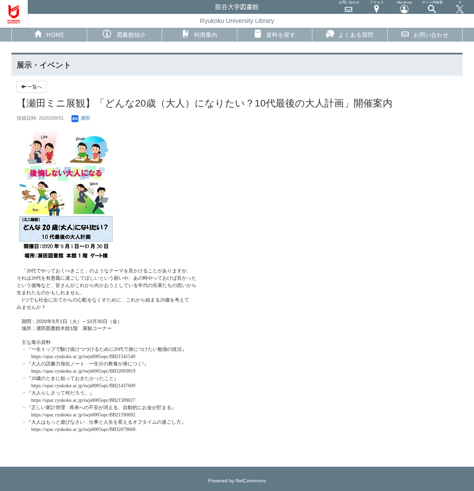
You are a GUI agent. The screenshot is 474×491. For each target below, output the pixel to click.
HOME (55, 35)
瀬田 (84, 118)
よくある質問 (355, 35)
